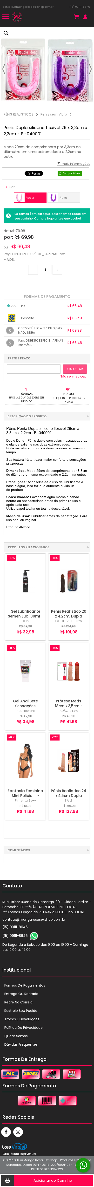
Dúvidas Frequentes (21, 1044)
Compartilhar (71, 173)
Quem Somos (16, 1036)
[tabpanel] (47, 67)
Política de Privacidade (23, 1027)
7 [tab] (88, 103)
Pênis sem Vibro (53, 114)
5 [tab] (78, 103)
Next (90, 69)
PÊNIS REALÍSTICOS (19, 114)
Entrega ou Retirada (21, 993)
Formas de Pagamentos (24, 985)
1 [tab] (59, 103)
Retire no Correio (18, 1002)
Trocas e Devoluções (21, 1019)
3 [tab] (68, 103)
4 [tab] (73, 103)
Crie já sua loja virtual (19, 1154)
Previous (4, 69)
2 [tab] (63, 103)
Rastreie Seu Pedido (20, 1010)
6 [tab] (83, 103)
